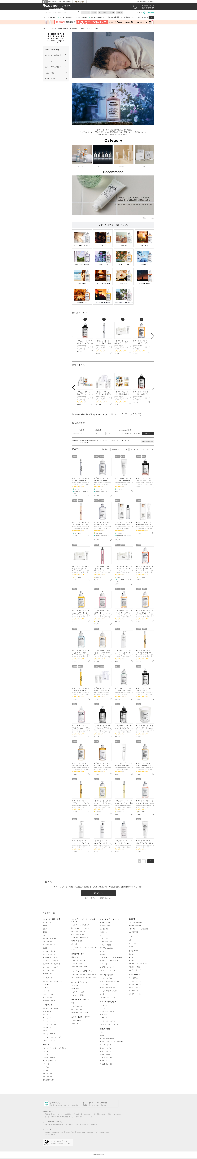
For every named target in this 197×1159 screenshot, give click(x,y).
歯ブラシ (131, 957)
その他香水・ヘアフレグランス (81, 1012)
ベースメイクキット (135, 981)
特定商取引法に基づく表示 (102, 1114)
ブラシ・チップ (105, 938)
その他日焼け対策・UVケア (79, 966)
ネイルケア (46, 1070)
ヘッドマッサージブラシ (107, 1021)
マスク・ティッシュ (106, 1061)
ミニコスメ (86, 12)
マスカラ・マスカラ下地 (50, 1008)
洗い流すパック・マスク (50, 957)
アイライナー (47, 1027)
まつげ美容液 (47, 1011)
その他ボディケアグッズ (107, 997)
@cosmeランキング (57, 1132)
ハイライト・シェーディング (51, 1037)
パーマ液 (74, 944)
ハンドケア (46, 1054)
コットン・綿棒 (105, 926)
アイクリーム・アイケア (50, 961)
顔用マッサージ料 (48, 970)
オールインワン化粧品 (49, 938)
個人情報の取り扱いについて (83, 1114)
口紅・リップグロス (49, 1034)
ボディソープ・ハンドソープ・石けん (54, 1048)
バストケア (46, 1064)
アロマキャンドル (105, 1048)
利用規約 (47, 1114)
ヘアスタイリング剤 (77, 934)
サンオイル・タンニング (78, 960)
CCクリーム (46, 988)
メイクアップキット (135, 984)
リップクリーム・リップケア (51, 964)
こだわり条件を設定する (129, 433)
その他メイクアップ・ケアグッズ (110, 970)
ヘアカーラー (104, 1018)
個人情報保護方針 (58, 1124)
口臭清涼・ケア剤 (134, 967)
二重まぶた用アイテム (107, 941)
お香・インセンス (105, 1051)
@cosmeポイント (92, 1132)
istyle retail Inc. (99, 1154)
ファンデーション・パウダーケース (111, 957)
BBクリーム (46, 984)
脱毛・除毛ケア (47, 1077)
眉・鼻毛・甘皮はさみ (107, 948)
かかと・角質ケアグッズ (107, 988)
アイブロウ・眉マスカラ (50, 1024)
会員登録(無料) (141, 2)
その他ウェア (133, 946)
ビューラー (103, 935)
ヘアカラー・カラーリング (79, 937)
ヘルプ (139, 13)
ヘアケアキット (133, 990)
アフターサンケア (76, 963)
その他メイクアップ (49, 1040)
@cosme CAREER (50, 1135)
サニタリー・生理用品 (107, 1038)
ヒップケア (46, 1067)
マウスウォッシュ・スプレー (138, 964)
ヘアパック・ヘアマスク (78, 931)
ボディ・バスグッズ (106, 978)
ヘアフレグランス (76, 1009)
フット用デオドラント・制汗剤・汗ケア (83, 978)
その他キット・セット (136, 994)
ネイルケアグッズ (48, 1073)
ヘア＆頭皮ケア (103, 12)
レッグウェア (133, 943)
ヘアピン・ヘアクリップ (107, 1011)
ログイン (151, 2)
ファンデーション (48, 994)
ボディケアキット (134, 987)
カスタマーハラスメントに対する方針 (77, 1124)
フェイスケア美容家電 (136, 922)
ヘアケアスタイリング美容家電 (138, 929)
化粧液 (45, 948)
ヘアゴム (103, 1008)
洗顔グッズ (103, 932)
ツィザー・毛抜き (105, 945)
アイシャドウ (47, 1018)
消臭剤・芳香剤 (105, 1054)
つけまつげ (46, 1015)
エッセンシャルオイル (107, 1045)
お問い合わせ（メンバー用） (84, 1117)
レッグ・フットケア (49, 1057)
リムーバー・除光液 (77, 995)
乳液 (44, 935)
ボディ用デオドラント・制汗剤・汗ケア (83, 974)
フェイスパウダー (48, 997)
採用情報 (94, 1124)
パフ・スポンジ (105, 922)
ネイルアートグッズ (77, 992)
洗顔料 (45, 926)
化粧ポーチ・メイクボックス (109, 961)
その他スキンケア (48, 973)
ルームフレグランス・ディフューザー (111, 1041)
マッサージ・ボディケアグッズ (109, 981)
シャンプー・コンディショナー (81, 925)
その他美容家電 (133, 932)
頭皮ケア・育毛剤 (76, 941)
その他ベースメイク (49, 1000)
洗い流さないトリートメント (80, 928)
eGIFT (112, 12)
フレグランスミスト (77, 1006)
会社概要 (47, 1124)
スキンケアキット (134, 978)
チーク (45, 1030)
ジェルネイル (75, 989)
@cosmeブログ (70, 1132)
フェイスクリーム (48, 941)
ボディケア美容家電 (135, 926)
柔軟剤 (102, 1035)
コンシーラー (47, 991)
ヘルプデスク (117, 1114)
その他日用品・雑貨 (106, 1064)
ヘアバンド (103, 1015)
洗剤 (101, 1032)
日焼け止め (74, 957)
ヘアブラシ (103, 1005)
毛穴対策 (119, 12)
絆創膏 (102, 994)
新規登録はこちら (106, 898)
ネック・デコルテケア (49, 1061)
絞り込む (148, 433)
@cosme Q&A (81, 1132)
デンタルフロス (133, 960)
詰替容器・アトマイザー (107, 967)
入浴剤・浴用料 (76, 1020)
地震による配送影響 (123, 17)
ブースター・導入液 (49, 951)
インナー (131, 940)
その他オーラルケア (135, 970)
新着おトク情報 (79, 2)
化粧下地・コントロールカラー (52, 981)
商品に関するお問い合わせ (65, 1117)
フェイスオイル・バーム (50, 945)
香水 (72, 1003)
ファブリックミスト (106, 1057)
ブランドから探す (82, 17)
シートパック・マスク (49, 954)
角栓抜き (103, 954)
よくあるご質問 (49, 1117)
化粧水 (45, 929)
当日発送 (105, 449)
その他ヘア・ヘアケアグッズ (109, 1024)
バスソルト (74, 1023)
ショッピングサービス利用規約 (62, 1114)
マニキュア (74, 985)
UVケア (94, 12)
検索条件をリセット (147, 441)
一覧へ (151, 17)
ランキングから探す (66, 17)
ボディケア (46, 1051)
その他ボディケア (48, 1080)
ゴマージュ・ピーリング (50, 967)
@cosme (47, 1132)
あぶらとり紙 (104, 929)
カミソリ (103, 951)
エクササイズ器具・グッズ (108, 991)
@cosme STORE (104, 1132)
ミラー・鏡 (103, 964)
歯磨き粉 (131, 954)
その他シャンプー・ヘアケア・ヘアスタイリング (83, 948)
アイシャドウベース (49, 1021)
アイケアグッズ (105, 984)
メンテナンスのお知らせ (140, 17)
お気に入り (92, 351)
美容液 (45, 932)
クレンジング (47, 922)
